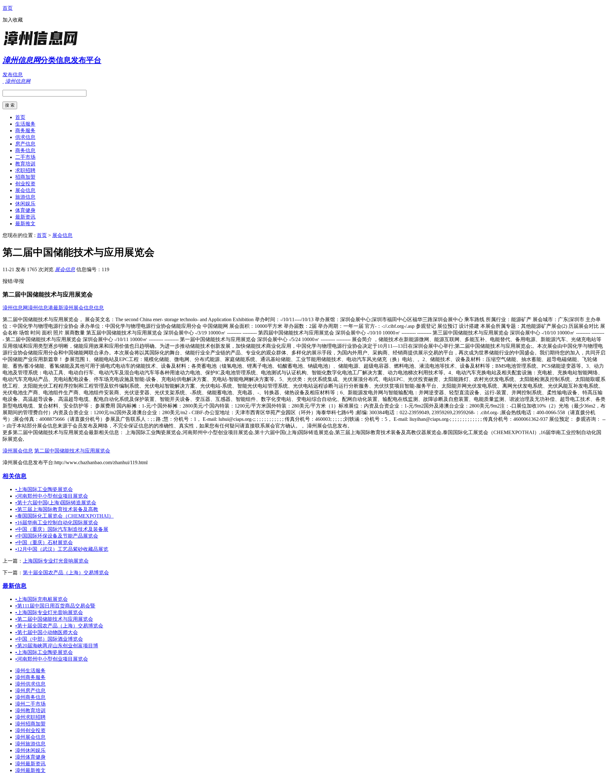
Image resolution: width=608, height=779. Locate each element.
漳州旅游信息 (30, 743)
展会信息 (25, 190)
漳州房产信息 (30, 690)
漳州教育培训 (30, 710)
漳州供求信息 (30, 684)
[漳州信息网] (42, 45)
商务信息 (25, 150)
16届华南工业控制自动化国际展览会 (56, 522)
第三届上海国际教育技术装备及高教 (56, 509)
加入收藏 (13, 19)
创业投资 (25, 183)
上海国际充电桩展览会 (41, 599)
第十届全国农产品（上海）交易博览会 (66, 572)
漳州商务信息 (30, 697)
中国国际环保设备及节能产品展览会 (56, 536)
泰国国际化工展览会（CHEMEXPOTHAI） (64, 516)
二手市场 (25, 157)
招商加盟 (25, 177)
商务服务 (25, 130)
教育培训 (25, 163)
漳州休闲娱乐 (30, 750)
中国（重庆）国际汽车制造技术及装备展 (61, 529)
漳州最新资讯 (30, 763)
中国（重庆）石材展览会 (44, 542)
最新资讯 (25, 217)
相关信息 (15, 476)
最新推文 (25, 223)
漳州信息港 (40, 307)
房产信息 (25, 143)
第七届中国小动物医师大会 (46, 632)
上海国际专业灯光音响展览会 (56, 561)
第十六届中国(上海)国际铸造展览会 (55, 502)
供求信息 (25, 137)
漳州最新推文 (30, 770)
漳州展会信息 (18, 450)
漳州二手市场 (30, 704)
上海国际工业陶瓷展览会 (44, 489)
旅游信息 (25, 197)
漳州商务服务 (30, 677)
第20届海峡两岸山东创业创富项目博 (56, 645)
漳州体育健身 (30, 757)
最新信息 (15, 586)
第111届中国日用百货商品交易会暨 (55, 605)
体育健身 (25, 210)
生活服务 (25, 124)
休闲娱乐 (25, 203)
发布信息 (13, 74)
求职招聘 (25, 170)
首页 (8, 8)
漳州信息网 (15, 307)
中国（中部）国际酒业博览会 (49, 639)
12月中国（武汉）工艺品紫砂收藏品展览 (61, 549)
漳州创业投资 (30, 730)
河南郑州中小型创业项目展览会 (51, 496)
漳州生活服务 (30, 670)
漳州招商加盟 (30, 723)
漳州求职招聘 (30, 717)
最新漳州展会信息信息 (78, 307)
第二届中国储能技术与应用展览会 (72, 450)
